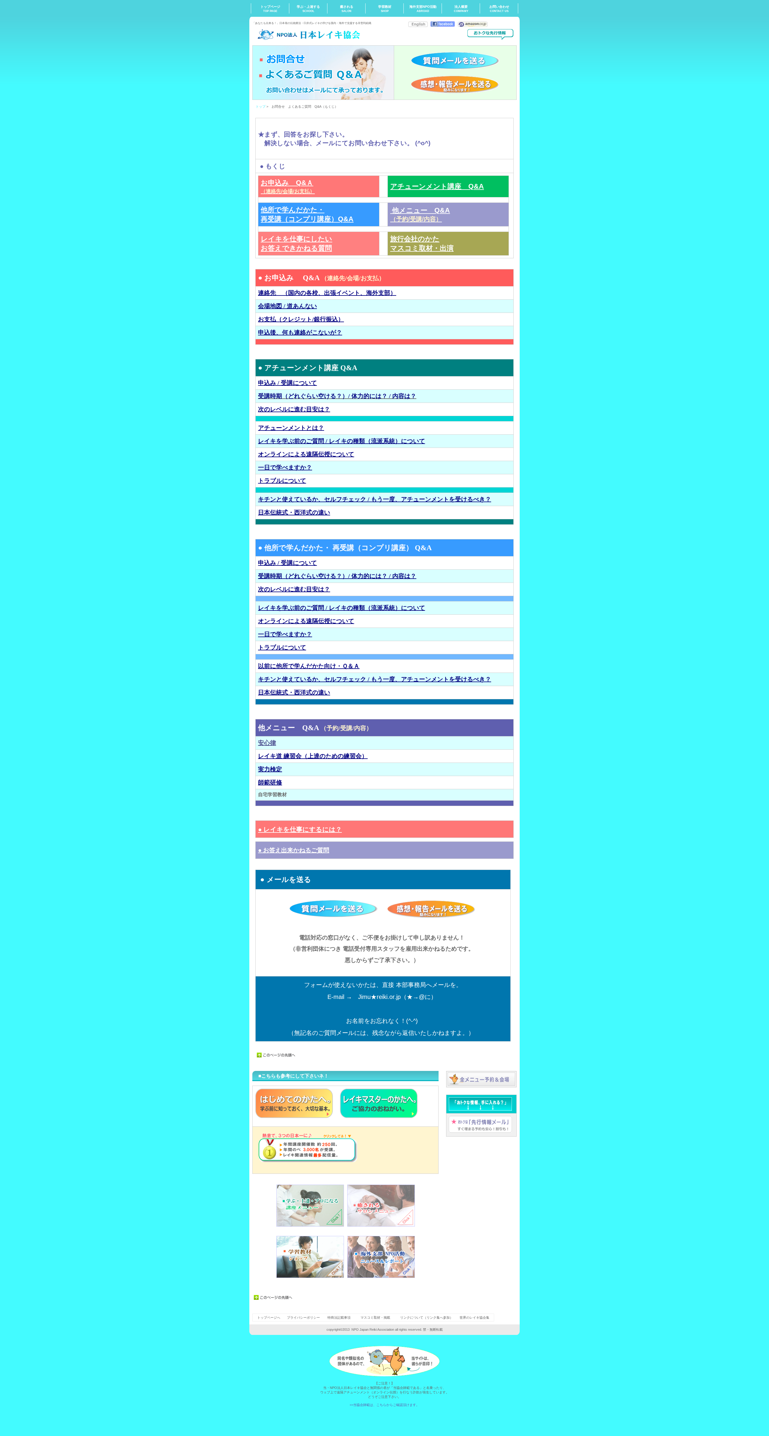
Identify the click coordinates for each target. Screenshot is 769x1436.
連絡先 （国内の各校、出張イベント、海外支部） (327, 292)
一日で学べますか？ (285, 467)
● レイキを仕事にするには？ (300, 829)
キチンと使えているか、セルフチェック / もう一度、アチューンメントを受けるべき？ (374, 499)
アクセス (481, 1079)
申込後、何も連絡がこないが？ (300, 332)
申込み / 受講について (287, 382)
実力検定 (270, 769)
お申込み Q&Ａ (288, 186)
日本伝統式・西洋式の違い (294, 512)
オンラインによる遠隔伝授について (306, 454)
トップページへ (268, 1317)
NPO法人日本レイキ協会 (312, 34)
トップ (261, 106)
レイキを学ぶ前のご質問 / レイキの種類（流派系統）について (341, 441)
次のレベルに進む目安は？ (294, 409)
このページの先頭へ (276, 1055)
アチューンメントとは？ (291, 427)
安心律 (267, 742)
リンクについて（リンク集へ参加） (426, 1317)
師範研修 (270, 782)
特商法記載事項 (339, 1317)
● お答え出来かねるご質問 (293, 850)
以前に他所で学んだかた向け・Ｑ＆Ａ (309, 666)
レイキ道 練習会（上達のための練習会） (313, 756)
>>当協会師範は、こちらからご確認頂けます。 (384, 1405)
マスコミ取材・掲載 (375, 1317)
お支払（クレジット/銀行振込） (301, 319)
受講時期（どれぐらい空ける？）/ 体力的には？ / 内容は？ (337, 396)
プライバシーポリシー (303, 1317)
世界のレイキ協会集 (474, 1317)
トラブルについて (282, 480)
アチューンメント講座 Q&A (437, 186)
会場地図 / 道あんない (287, 306)
